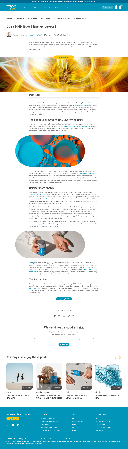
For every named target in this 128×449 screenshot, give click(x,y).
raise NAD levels (89, 103)
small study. (47, 199)
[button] (98, 95)
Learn (57, 7)
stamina (32, 195)
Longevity (20, 18)
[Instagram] (7, 425)
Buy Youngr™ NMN (64, 299)
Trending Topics (80, 18)
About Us (47, 7)
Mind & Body (46, 18)
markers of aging (83, 105)
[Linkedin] (18, 425)
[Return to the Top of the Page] (126, 442)
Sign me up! (64, 345)
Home (23, 7)
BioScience (32, 18)
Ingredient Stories (62, 18)
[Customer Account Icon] (116, 7)
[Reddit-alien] (23, 425)
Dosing (31, 263)
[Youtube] (12, 425)
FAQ (68, 7)
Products (33, 7)
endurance (42, 195)
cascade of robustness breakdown (76, 126)
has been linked (56, 216)
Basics (9, 18)
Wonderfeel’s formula (86, 173)
